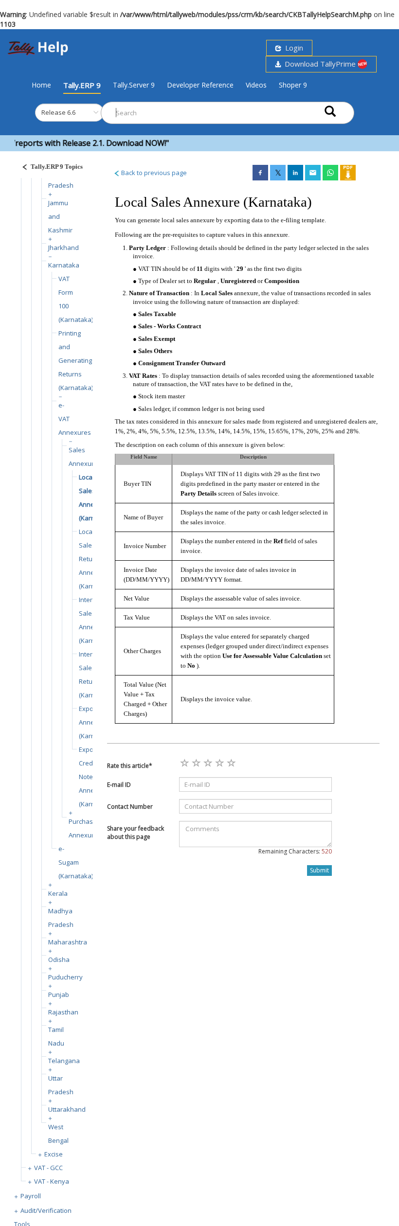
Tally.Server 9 (134, 84)
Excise (53, 1154)
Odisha (59, 959)
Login (292, 48)
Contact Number (130, 806)
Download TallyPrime (319, 64)
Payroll (30, 1195)
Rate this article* (129, 766)
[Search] (330, 111)
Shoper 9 (293, 84)
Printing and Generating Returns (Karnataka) (75, 360)
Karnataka (63, 265)
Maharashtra (67, 942)
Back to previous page (153, 172)
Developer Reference (200, 84)
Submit (319, 870)
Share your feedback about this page (135, 832)
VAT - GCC (48, 1167)
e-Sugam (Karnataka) (75, 862)
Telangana (64, 1060)
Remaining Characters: (295, 851)
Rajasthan (63, 1012)
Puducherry (65, 977)
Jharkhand (63, 247)
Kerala (58, 893)
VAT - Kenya (51, 1181)
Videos (256, 84)
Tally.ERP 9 (82, 85)
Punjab (58, 994)
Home (41, 84)
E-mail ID (119, 785)
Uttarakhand (67, 1109)
